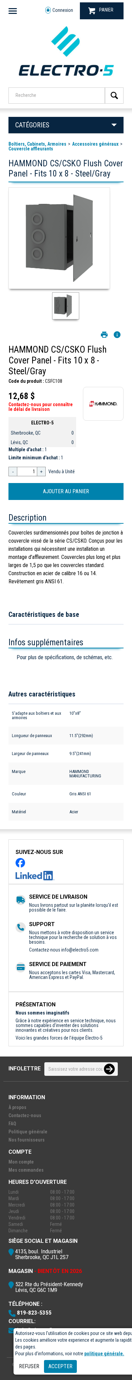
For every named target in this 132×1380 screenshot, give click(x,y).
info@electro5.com (79, 950)
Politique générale (27, 1131)
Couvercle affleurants (30, 148)
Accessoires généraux (95, 144)
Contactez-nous (24, 1115)
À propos (17, 1107)
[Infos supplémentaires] (117, 334)
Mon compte (21, 1162)
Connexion (62, 10)
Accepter (60, 1366)
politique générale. (104, 1353)
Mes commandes (26, 1170)
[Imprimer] (104, 334)
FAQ (12, 1123)
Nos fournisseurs (26, 1140)
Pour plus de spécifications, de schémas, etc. (65, 657)
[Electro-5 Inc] (66, 78)
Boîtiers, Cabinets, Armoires (37, 144)
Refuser (29, 1366)
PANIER (106, 10)
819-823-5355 (34, 1312)
